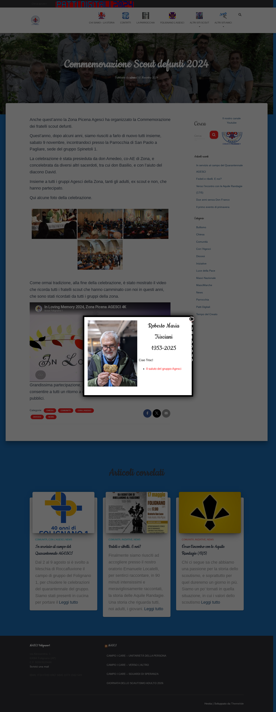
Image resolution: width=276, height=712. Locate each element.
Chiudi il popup (191, 318)
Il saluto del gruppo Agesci (163, 368)
